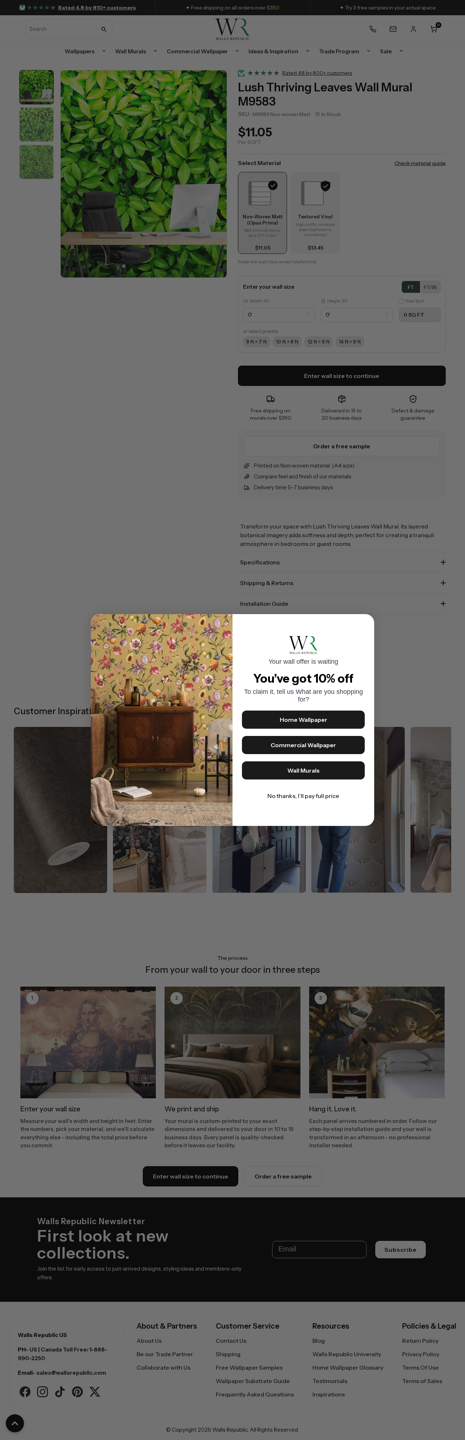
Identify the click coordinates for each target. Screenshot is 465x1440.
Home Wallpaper (303, 719)
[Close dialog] (365, 623)
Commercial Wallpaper (303, 745)
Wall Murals (303, 770)
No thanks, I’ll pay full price (303, 795)
